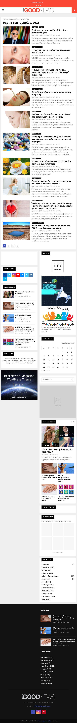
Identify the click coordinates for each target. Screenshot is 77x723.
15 (62, 360)
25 (44, 367)
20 (53, 363)
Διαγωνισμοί (46, 579)
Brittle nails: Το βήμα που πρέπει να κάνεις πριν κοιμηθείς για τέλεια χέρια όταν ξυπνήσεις (24, 329)
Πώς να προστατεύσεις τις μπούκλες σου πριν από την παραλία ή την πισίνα (23, 317)
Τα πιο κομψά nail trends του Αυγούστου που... (49, 477)
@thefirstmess (58, 553)
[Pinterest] (44, 712)
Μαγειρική (45, 590)
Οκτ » (47, 370)
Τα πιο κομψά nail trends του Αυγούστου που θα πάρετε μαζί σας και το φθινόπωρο (24, 305)
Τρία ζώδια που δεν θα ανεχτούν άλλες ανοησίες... (66, 498)
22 (62, 363)
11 (44, 360)
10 (71, 356)
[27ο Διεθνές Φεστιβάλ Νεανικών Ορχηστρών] (8, 294)
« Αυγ (43, 370)
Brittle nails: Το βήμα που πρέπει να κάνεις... (48, 498)
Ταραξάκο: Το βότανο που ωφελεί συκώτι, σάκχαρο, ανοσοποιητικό (51, 162)
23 (67, 363)
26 (48, 367)
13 (53, 360)
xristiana (35, 35)
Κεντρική (41, 27)
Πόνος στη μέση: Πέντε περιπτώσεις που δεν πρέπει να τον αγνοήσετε (51, 182)
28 (58, 367)
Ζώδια (44, 582)
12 (48, 360)
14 (58, 360)
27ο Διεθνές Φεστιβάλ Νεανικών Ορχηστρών (24, 293)
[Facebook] (33, 712)
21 (58, 363)
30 (67, 367)
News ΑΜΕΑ (35, 27)
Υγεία (39, 111)
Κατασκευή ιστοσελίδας (44, 721)
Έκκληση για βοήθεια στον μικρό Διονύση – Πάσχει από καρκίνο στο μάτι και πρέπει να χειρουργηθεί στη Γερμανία (52, 206)
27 (53, 367)
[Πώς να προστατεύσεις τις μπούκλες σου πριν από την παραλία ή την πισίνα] (8, 318)
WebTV (44, 570)
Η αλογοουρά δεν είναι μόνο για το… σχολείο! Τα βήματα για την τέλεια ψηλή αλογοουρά (50, 72)
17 (71, 360)
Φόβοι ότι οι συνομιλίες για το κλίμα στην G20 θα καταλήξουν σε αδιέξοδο (51, 227)
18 (44, 363)
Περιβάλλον (41, 222)
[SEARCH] (72, 379)
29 (62, 367)
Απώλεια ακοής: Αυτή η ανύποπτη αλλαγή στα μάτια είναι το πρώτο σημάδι (51, 115)
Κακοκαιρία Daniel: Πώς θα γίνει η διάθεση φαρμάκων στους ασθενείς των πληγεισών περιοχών (52, 139)
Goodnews (45, 564)
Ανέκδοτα (45, 573)
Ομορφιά (40, 47)
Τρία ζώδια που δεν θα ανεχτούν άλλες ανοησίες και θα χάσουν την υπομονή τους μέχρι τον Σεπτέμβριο (25, 342)
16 (67, 360)
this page (30, 363)
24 (71, 363)
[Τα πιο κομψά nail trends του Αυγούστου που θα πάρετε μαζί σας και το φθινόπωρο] (8, 306)
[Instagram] (38, 712)
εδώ (46, 332)
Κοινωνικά (40, 200)
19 (48, 363)
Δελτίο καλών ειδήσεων (50, 576)
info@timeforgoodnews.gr (42, 706)
